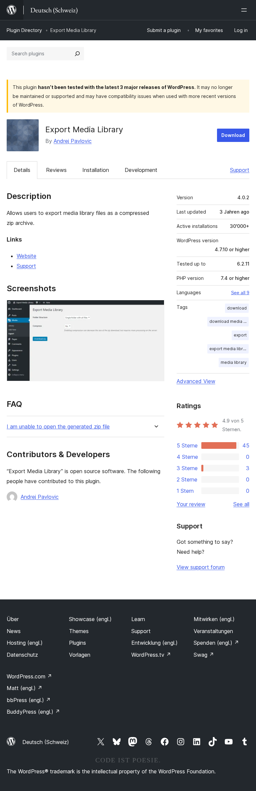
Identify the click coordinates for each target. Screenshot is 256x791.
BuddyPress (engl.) (33, 711)
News (14, 631)
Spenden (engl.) (216, 642)
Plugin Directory (24, 30)
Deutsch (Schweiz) (45, 742)
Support (239, 170)
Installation (95, 170)
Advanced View (196, 381)
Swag (204, 654)
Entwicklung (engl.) (154, 642)
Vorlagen (79, 654)
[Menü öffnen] (245, 10)
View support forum (201, 567)
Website (26, 256)
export (240, 335)
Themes (79, 631)
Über (13, 619)
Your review (191, 504)
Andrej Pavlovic (73, 141)
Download (233, 135)
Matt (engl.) (24, 688)
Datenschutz (22, 654)
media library (234, 362)
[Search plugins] (77, 53)
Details (22, 170)
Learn (138, 619)
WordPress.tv (151, 654)
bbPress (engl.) (29, 700)
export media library (229, 348)
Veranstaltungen (213, 631)
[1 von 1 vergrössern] (155, 309)
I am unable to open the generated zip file (58, 426)
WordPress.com (29, 676)
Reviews (56, 170)
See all (241, 504)
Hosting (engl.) (25, 642)
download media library (229, 321)
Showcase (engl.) (90, 619)
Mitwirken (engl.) (214, 619)
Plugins (77, 642)
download (237, 308)
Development (141, 170)
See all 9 (240, 292)
